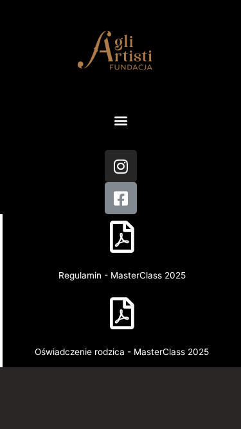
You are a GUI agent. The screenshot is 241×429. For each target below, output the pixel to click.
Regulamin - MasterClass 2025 (122, 275)
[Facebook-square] (121, 198)
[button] (120, 120)
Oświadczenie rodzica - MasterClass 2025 (122, 352)
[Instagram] (121, 166)
